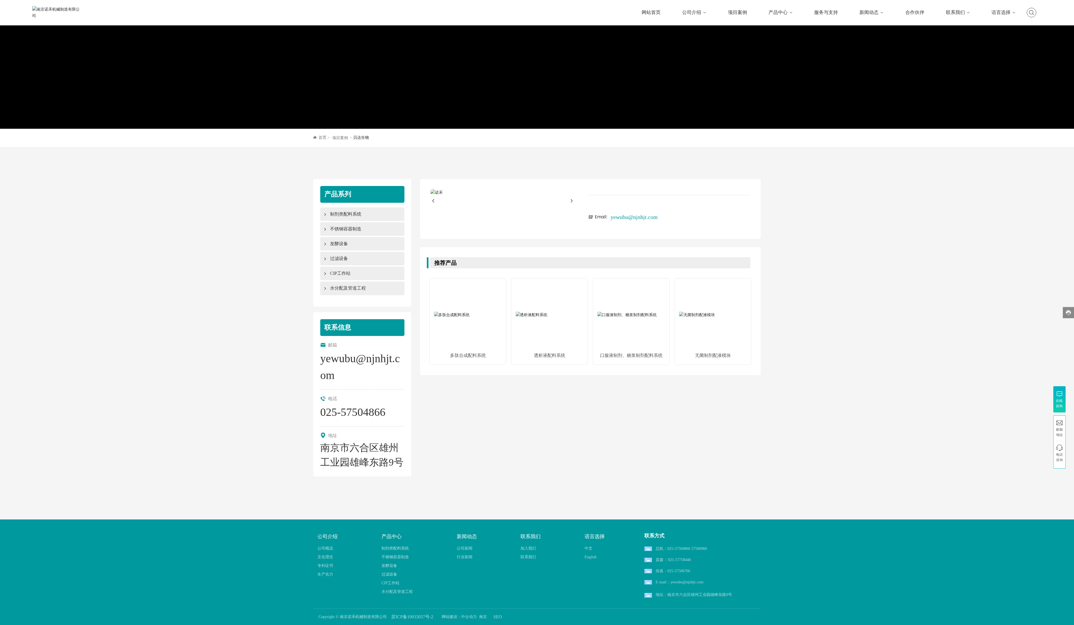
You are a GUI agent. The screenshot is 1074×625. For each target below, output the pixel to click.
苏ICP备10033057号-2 (412, 616)
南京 (483, 617)
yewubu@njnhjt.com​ (634, 217)
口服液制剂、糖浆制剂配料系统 (631, 355)
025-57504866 (352, 412)
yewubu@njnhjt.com (686, 582)
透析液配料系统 (549, 355)
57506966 (699, 549)
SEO (497, 616)
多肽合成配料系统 (468, 355)
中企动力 (469, 617)
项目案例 (340, 138)
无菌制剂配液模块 (713, 355)
